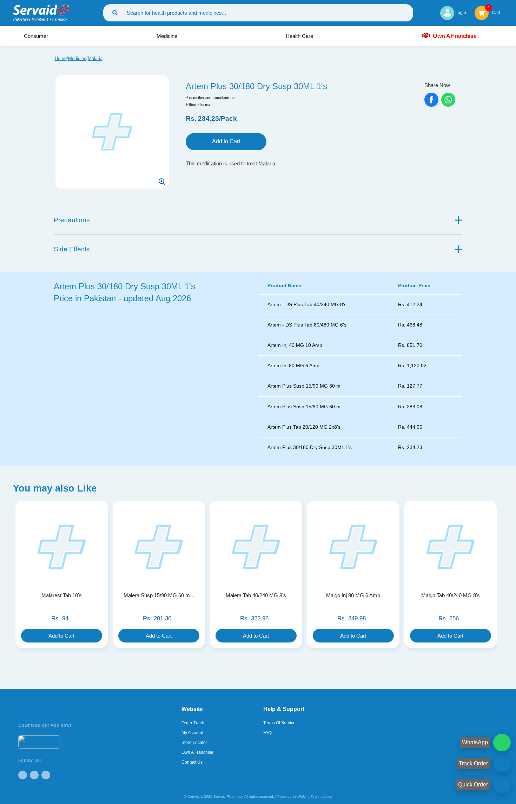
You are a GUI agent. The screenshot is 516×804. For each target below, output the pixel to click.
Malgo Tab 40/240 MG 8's (450, 595)
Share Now (437, 85)
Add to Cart (226, 141)
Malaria (95, 58)
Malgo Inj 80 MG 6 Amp (353, 595)
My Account (192, 732)
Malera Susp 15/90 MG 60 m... (159, 595)
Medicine (77, 58)
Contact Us (192, 762)
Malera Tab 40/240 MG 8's (256, 595)
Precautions (72, 220)
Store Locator (194, 742)
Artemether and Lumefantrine (210, 97)
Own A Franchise (454, 36)
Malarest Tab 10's (61, 595)
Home (61, 58)
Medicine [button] (168, 36)
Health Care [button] (300, 36)
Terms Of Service (279, 722)
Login (460, 12)
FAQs (268, 732)
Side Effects (72, 249)
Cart (496, 12)
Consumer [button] (36, 36)
